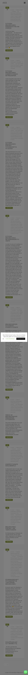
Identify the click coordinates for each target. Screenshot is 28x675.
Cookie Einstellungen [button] (10, 338)
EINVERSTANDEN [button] (20, 338)
